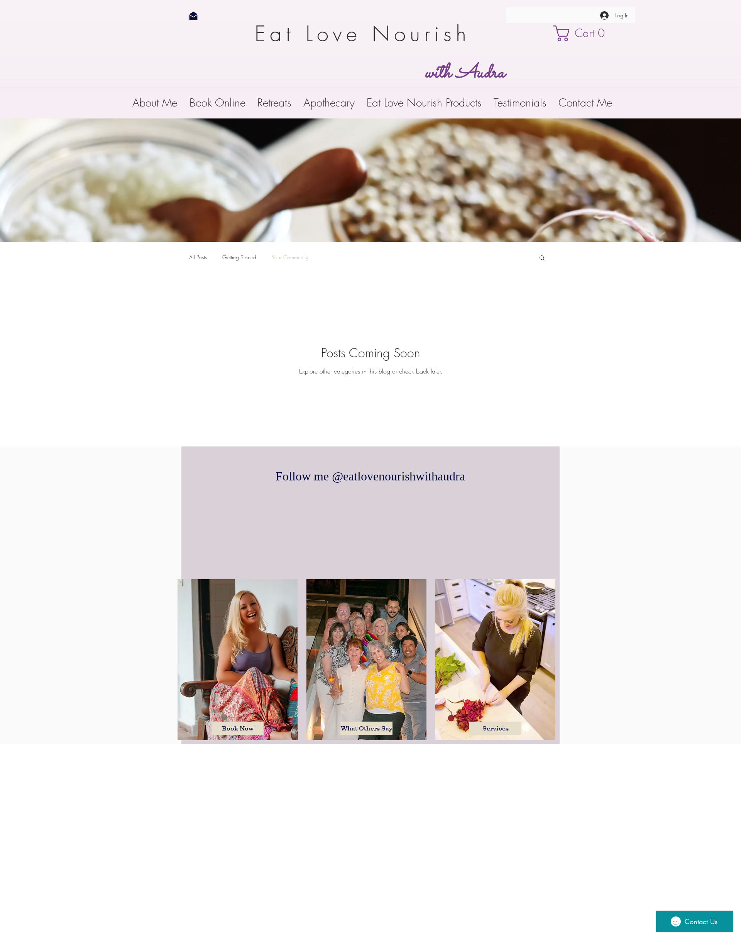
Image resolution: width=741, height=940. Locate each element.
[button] (583, 33)
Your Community (290, 257)
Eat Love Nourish (368, 34)
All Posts (198, 257)
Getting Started (239, 257)
